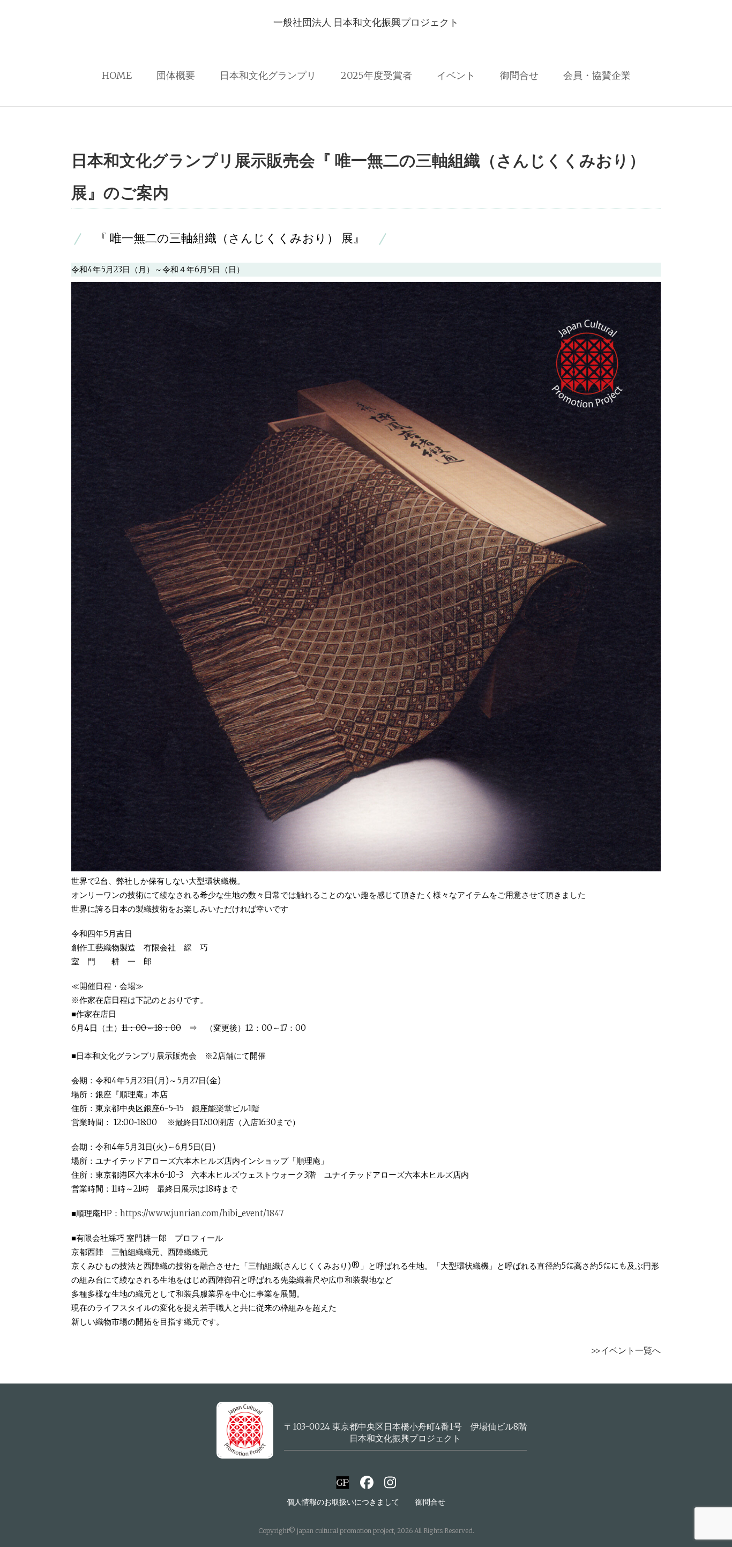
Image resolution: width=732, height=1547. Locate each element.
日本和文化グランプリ (268, 75)
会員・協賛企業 (597, 75)
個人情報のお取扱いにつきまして (343, 1502)
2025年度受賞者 (376, 75)
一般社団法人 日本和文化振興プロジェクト (366, 22)
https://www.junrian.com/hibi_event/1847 (201, 1213)
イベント (456, 75)
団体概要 (175, 75)
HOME (117, 75)
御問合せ (519, 75)
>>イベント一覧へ (626, 1350)
